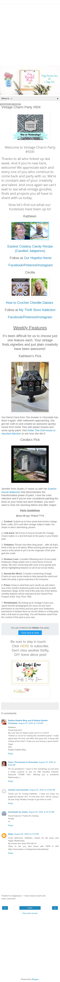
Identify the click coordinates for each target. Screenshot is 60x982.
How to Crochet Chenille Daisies (30, 302)
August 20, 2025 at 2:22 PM (26, 834)
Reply (10, 753)
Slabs (10, 834)
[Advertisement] (30, 34)
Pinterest (30, 265)
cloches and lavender (18, 790)
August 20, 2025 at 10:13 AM (41, 812)
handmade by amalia (18, 812)
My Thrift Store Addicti (35, 310)
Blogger (35, 979)
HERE (24, 646)
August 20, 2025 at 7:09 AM (31, 723)
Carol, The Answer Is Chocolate (23, 762)
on (53, 310)
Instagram (45, 265)
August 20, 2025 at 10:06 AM (42, 790)
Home (30, 908)
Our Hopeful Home (37, 258)
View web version (30, 913)
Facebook (15, 265)
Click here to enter (30, 632)
